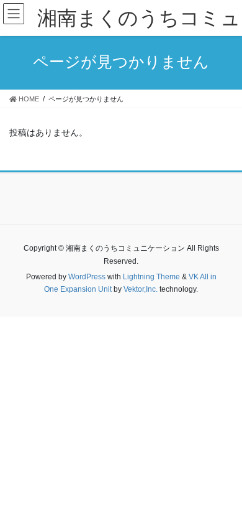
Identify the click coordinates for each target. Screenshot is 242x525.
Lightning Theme (151, 276)
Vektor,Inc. (140, 289)
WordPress (86, 276)
